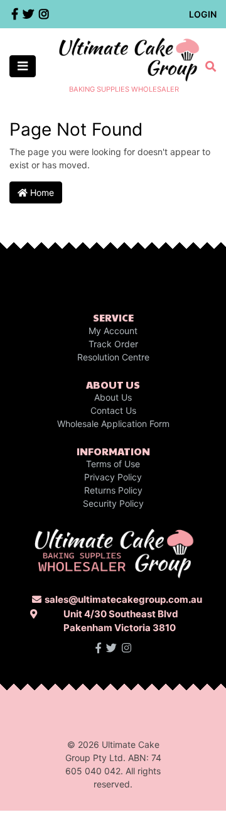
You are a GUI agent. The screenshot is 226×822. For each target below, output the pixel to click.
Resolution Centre (113, 357)
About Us (113, 397)
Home (41, 192)
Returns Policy (113, 490)
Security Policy (113, 503)
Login (203, 14)
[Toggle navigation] (22, 66)
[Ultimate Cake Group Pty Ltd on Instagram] (126, 648)
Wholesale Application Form (113, 423)
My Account (113, 330)
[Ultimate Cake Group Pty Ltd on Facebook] (98, 648)
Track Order (113, 343)
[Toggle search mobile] (207, 66)
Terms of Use (113, 463)
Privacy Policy (113, 477)
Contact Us (113, 410)
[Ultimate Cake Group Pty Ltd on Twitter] (111, 648)
